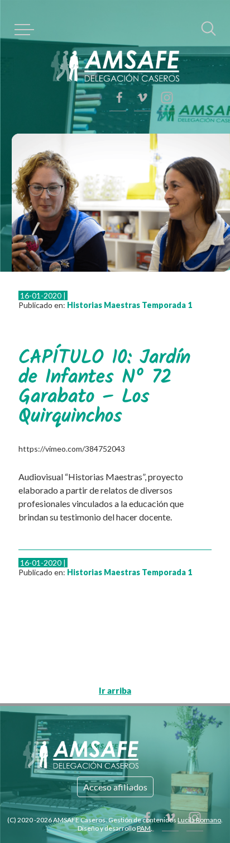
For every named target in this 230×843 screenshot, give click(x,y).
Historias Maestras (87, 287)
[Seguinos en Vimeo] (167, 70)
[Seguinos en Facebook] (167, 98)
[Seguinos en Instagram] (167, 42)
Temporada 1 (151, 287)
